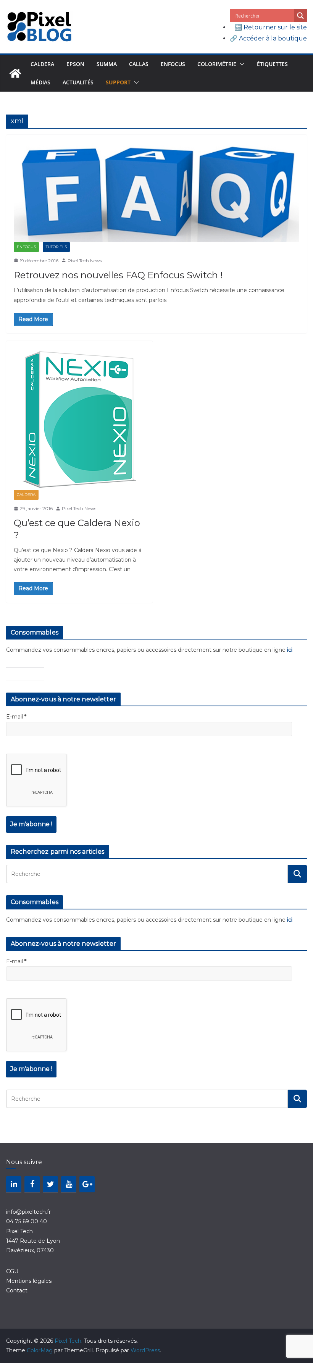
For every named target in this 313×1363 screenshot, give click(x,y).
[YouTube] (68, 1184)
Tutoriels (56, 246)
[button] (240, 64)
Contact (16, 1290)
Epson (75, 64)
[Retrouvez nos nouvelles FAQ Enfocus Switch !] (156, 192)
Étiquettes (272, 64)
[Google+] (87, 1184)
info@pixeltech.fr (28, 1211)
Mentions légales (29, 1280)
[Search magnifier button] (300, 15)
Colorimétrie (216, 64)
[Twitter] (50, 1184)
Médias (40, 82)
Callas (138, 64)
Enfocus (173, 64)
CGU (12, 1271)
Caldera (42, 64)
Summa (107, 64)
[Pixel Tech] (15, 73)
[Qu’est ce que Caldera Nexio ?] (79, 419)
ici (289, 649)
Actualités (78, 82)
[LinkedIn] (13, 1184)
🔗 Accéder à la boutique (268, 38)
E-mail (16, 716)
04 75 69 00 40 (26, 1221)
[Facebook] (32, 1184)
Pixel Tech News (85, 260)
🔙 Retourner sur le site (270, 27)
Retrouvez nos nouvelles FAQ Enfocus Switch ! (118, 275)
